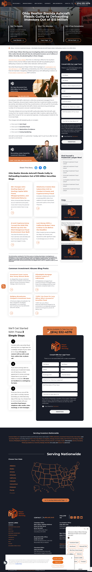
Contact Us (67, 3)
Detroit (74, 440)
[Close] (71, 557)
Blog (12, 48)
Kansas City (61, 442)
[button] (5, 563)
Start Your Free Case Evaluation (21, 160)
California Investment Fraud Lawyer (70, 167)
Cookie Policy (18, 563)
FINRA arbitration (54, 436)
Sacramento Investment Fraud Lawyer (71, 189)
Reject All (57, 562)
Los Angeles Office (65, 522)
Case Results (47, 3)
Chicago (52, 438)
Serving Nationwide (27, 3)
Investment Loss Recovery (14, 533)
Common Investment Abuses (22, 48)
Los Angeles (45, 438)
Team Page (44, 40)
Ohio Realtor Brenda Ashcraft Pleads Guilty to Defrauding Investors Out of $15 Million (53, 48)
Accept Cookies (57, 558)
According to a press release (17, 60)
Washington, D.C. (26, 440)
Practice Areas (16, 3)
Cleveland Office (39, 547)
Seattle (81, 438)
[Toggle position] (85, 529)
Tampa (38, 440)
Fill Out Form (72, 40)
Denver (52, 440)
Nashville (47, 442)
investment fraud (64, 436)
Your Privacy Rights (57, 565)
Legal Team (10, 531)
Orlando (42, 440)
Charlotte (37, 442)
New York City (34, 438)
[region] (39, 562)
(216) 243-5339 (38, 549)
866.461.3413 (49, 517)
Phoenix (47, 440)
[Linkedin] (44, 167)
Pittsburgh (25, 442)
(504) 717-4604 (64, 535)
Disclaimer (75, 136)
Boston (11, 440)
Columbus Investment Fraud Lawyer (71, 185)
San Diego (75, 438)
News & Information (57, 3)
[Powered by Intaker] (81, 569)
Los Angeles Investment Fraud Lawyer (71, 180)
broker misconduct (75, 436)
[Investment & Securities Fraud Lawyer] (7, 3)
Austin (63, 440)
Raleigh (42, 442)
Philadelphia (17, 440)
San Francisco (68, 438)
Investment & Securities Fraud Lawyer (26, 570)
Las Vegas (58, 440)
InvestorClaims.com (14, 436)
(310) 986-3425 (64, 524)
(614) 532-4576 (83, 3)
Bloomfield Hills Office (41, 537)
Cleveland (80, 440)
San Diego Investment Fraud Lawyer (71, 171)
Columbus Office (43, 524)
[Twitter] (35, 167)
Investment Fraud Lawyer (14, 526)
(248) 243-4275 (38, 539)
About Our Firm (38, 3)
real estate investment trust (18, 72)
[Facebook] (40, 167)
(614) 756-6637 (38, 528)
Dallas (62, 438)
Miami (40, 438)
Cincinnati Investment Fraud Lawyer (70, 176)
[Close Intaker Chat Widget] (87, 529)
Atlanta (33, 440)
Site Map (10, 543)
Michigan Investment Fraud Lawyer (70, 162)
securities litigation (14, 438)
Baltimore (31, 442)
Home (9, 48)
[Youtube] (81, 517)
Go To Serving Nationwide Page (55, 500)
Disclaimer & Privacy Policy (14, 545)
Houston (57, 438)
